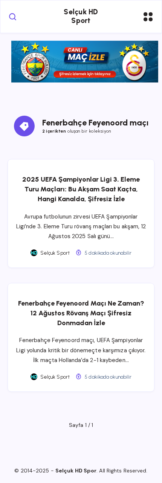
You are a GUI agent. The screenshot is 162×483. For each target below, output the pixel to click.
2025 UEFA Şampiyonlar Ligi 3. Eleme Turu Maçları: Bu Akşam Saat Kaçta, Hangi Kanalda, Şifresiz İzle (81, 189)
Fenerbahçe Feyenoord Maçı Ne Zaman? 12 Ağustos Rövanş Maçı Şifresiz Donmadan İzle (81, 313)
